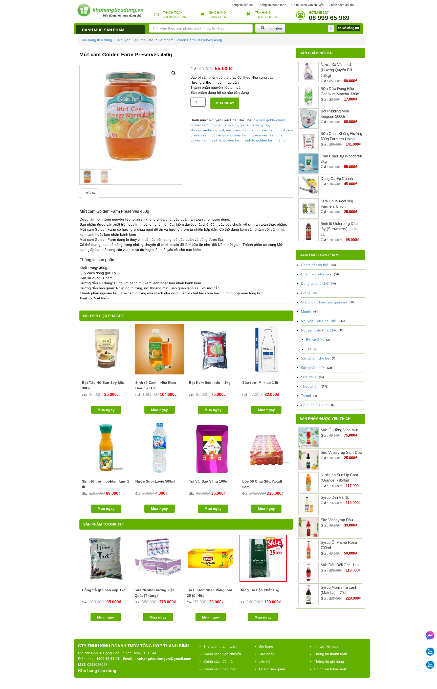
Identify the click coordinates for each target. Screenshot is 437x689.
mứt (221, 130)
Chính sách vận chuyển (307, 5)
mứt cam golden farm (259, 130)
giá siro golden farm (269, 120)
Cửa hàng (266, 654)
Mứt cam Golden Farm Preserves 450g (190, 40)
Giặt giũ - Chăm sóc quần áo (324, 302)
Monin (306, 312)
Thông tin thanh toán (272, 5)
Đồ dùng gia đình (315, 405)
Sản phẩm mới (312, 368)
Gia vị (305, 293)
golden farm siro (225, 125)
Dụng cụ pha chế (314, 283)
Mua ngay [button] (106, 410)
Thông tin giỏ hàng (329, 661)
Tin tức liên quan (271, 669)
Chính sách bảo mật (219, 669)
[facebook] (331, 28)
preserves (260, 135)
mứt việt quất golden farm (229, 135)
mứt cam (233, 130)
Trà (308, 349)
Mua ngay (224, 103)
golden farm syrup (254, 125)
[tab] (90, 193)
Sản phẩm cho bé (315, 358)
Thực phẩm (310, 386)
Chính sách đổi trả (341, 5)
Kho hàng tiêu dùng (96, 40)
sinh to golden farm (227, 140)
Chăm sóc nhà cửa (316, 274)
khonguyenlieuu (203, 130)
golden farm (200, 125)
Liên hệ (264, 661)
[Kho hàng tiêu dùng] (110, 10)
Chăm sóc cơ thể (314, 265)
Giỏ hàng (265, 646)
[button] (173, 73)
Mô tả (90, 193)
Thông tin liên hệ (241, 5)
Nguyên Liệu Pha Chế (135, 40)
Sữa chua (308, 377)
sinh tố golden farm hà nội (265, 140)
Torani (306, 396)
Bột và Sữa (315, 340)
